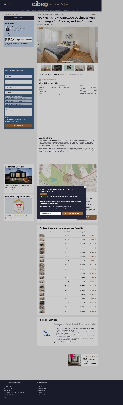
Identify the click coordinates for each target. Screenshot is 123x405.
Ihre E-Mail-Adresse (44, 210)
